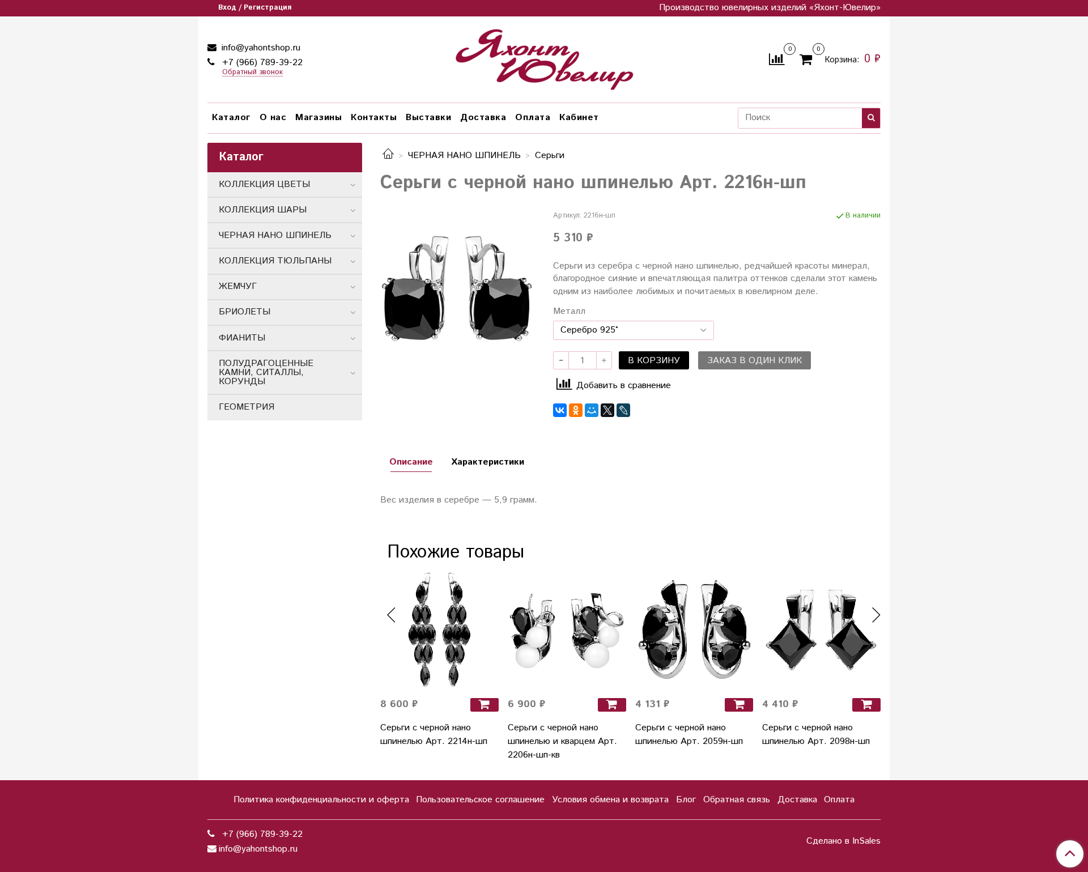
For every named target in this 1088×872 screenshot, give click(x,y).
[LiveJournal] (623, 410)
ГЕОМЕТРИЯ (246, 407)
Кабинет (579, 117)
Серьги (549, 155)
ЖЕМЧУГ (238, 286)
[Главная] (388, 155)
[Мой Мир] (591, 410)
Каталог (231, 117)
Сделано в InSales (843, 841)
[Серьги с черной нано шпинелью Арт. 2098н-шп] (821, 630)
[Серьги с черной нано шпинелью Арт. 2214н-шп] (439, 630)
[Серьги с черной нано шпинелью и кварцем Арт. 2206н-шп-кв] (567, 630)
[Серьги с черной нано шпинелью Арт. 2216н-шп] (457, 287)
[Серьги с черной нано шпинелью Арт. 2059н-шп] (694, 630)
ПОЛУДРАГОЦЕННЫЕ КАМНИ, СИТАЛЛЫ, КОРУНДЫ (266, 372)
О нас (273, 117)
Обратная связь (736, 799)
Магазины (318, 117)
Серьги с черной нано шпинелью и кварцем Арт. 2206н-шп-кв (562, 741)
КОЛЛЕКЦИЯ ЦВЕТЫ (264, 184)
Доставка (483, 117)
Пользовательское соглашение (480, 799)
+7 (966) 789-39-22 (261, 62)
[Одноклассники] (576, 410)
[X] (607, 410)
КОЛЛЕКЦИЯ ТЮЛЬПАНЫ (275, 260)
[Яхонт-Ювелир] (544, 57)
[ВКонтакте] (560, 410)
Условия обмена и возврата (610, 799)
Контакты (374, 117)
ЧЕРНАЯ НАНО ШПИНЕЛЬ (464, 155)
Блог (686, 799)
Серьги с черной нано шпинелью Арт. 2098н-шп (816, 734)
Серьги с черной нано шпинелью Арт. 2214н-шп (433, 734)
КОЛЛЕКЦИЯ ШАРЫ (263, 209)
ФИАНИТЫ (242, 337)
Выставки (428, 117)
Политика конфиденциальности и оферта (321, 799)
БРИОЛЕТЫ (244, 311)
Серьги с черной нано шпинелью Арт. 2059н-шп (689, 734)
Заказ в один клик (754, 360)
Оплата (532, 117)
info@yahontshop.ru (259, 47)
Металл (569, 311)
